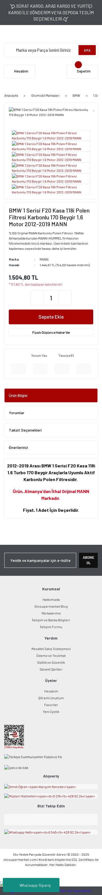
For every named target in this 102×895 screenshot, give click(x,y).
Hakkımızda (51, 599)
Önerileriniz (18, 447)
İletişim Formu (51, 627)
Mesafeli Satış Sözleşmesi (51, 649)
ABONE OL (88, 560)
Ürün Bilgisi (18, 395)
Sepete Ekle (51, 316)
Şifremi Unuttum (51, 698)
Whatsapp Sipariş (35, 885)
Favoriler (51, 705)
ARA (87, 50)
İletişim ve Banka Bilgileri (51, 620)
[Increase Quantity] (65, 297)
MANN (44, 259)
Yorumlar (16, 412)
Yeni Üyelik (51, 711)
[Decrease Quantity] (37, 297)
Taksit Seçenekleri (25, 430)
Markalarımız (51, 613)
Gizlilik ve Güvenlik (51, 662)
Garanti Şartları (51, 669)
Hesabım (51, 691)
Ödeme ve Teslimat (51, 655)
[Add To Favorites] (94, 108)
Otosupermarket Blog (51, 606)
